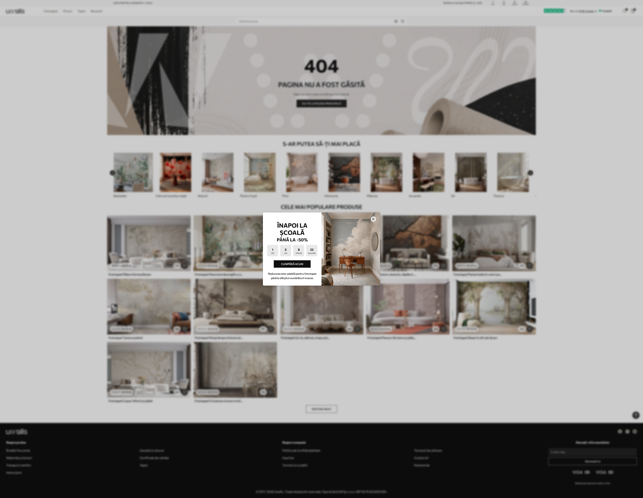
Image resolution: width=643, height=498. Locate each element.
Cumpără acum (292, 263)
